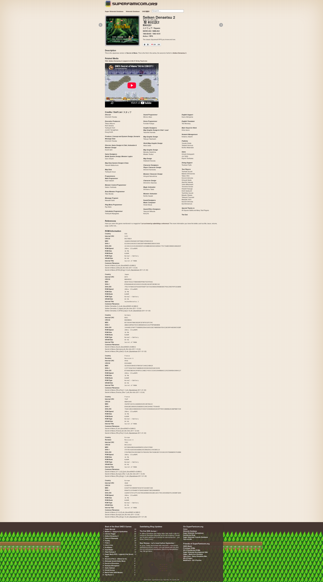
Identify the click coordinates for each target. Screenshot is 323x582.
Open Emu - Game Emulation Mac (195, 556)
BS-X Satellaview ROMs (191, 550)
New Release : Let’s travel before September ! (157, 543)
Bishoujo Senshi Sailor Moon (115, 561)
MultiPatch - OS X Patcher (192, 560)
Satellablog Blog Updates (151, 526)
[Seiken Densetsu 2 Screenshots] (122, 30)
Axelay (107, 540)
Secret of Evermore (112, 563)
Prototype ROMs (189, 548)
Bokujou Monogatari (112, 565)
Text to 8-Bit (187, 539)
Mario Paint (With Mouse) (114, 572)
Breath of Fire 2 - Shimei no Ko (116, 559)
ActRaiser (108, 547)
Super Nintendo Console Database (195, 537)
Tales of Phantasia (111, 538)
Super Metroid (110, 529)
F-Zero (107, 543)
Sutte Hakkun (110, 568)
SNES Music (187, 546)
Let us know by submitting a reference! (155, 223)
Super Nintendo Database (114, 11)
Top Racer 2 (109, 575)
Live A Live (109, 545)
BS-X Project (187, 558)
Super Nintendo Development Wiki (195, 552)
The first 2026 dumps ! (148, 531)
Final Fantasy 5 (110, 552)
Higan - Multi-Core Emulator (193, 554)
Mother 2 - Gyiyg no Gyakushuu (116, 531)
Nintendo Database (133, 11)
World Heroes (110, 570)
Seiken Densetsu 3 (179, 53)
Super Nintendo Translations (193, 533)
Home (185, 529)
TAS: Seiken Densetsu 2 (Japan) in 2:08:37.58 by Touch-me (126, 61)
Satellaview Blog (189, 535)
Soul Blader (109, 550)
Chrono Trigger (110, 534)
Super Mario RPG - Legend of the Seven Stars (119, 555)
